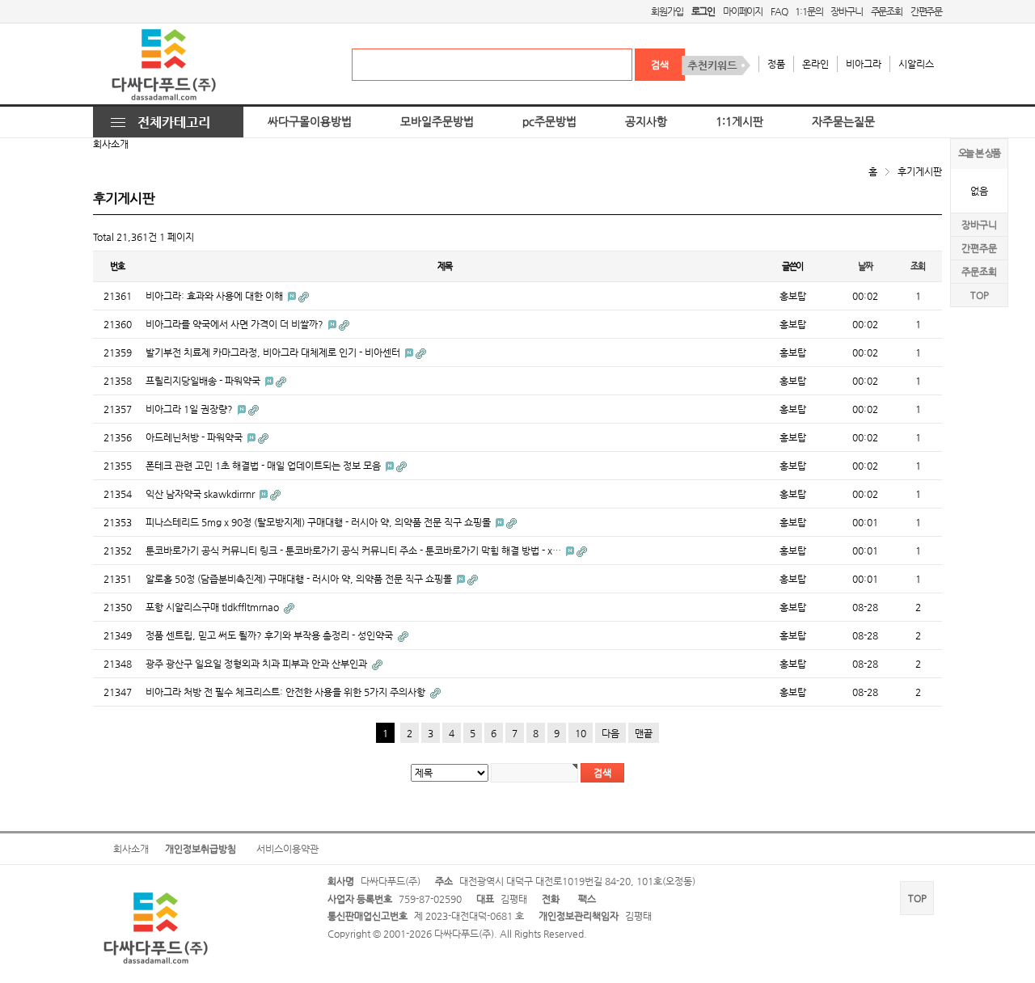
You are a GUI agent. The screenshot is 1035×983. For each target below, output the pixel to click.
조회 (917, 266)
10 (580, 733)
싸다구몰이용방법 (310, 122)
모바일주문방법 (437, 122)
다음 (610, 733)
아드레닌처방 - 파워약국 (195, 437)
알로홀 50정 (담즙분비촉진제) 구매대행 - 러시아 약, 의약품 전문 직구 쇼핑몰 (300, 578)
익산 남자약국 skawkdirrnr (201, 494)
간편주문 (926, 11)
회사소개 (131, 848)
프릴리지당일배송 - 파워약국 (204, 380)
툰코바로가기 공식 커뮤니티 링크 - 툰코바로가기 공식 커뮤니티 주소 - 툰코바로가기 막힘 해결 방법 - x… (355, 550)
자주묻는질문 (843, 122)
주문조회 (886, 11)
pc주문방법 (549, 122)
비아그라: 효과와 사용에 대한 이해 (215, 296)
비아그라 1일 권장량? (190, 409)
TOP (979, 295)
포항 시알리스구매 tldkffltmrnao (213, 607)
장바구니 (846, 11)
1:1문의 (808, 11)
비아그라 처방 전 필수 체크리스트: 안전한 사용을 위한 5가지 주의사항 (287, 692)
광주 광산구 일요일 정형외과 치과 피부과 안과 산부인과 (258, 663)
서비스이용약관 (287, 848)
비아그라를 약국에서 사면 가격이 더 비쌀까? (236, 324)
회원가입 (666, 11)
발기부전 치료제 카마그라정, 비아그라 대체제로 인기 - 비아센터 (274, 352)
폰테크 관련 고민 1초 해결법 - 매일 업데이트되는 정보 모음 (264, 465)
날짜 (865, 266)
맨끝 (644, 733)
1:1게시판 (739, 122)
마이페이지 (743, 11)
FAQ (779, 11)
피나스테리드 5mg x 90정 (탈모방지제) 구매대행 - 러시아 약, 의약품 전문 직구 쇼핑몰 (319, 522)
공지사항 (646, 122)
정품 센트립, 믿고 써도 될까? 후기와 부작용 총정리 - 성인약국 (270, 635)
